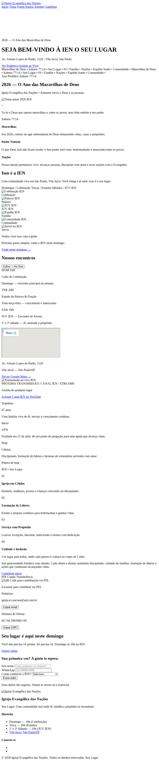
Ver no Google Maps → (16, 376)
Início (5, 6)
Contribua (51, 6)
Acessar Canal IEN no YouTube (21, 396)
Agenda (39, 6)
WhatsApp (8, 670)
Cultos (6, 266)
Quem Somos (25, 6)
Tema (12, 6)
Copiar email (10, 607)
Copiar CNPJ (10, 627)
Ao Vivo (18, 266)
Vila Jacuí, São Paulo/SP (24, 732)
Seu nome (8, 666)
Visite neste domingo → (16, 249)
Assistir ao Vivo (28, 65)
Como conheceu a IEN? (16, 674)
